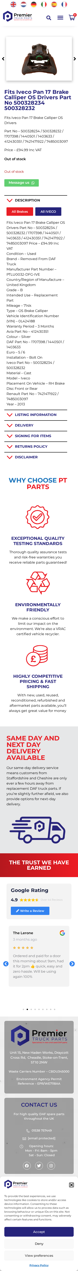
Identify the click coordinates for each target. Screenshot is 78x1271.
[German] (34, 4)
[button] (71, 1185)
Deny (39, 1244)
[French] (64, 4)
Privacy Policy (39, 1265)
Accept (39, 1232)
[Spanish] (54, 4)
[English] (13, 4)
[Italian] (44, 4)
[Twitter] (39, 1166)
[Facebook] (27, 1166)
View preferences (39, 1255)
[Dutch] (24, 4)
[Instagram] (51, 1166)
